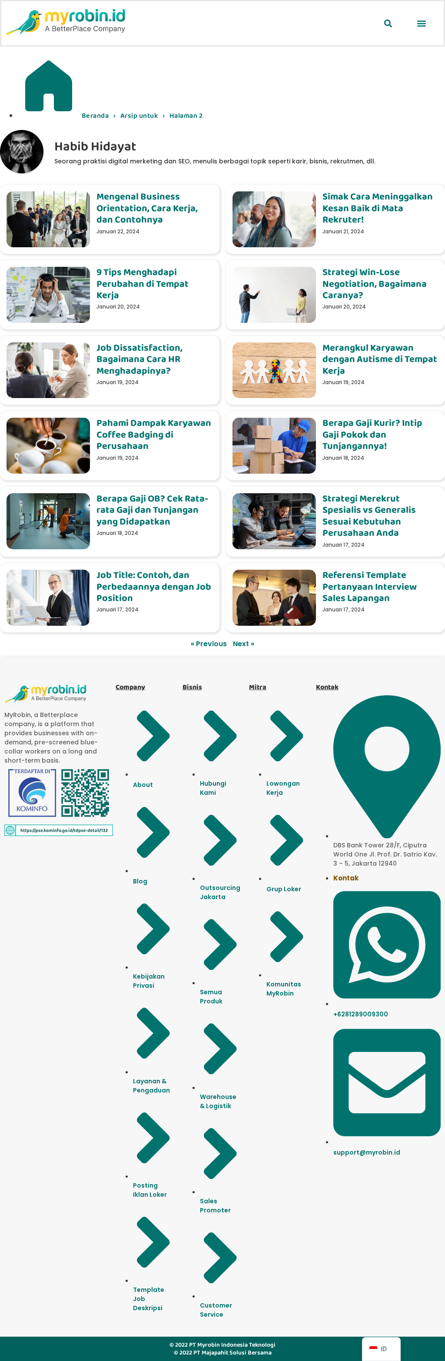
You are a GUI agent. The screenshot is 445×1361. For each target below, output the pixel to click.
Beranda (95, 115)
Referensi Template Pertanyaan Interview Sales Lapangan (369, 587)
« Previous (209, 644)
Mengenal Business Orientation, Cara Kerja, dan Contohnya (147, 208)
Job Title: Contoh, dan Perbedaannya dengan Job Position (153, 587)
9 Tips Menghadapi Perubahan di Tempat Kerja (142, 284)
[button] (388, 23)
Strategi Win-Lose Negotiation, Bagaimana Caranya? (374, 284)
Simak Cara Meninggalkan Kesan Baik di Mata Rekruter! (377, 208)
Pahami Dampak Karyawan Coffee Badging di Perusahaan (153, 434)
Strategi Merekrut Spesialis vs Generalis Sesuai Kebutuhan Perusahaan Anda (369, 516)
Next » (243, 644)
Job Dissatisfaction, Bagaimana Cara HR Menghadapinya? (139, 359)
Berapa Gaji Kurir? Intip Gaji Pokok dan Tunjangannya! (372, 434)
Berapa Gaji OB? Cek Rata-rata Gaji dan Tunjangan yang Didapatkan (152, 510)
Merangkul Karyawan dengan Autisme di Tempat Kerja (379, 359)
